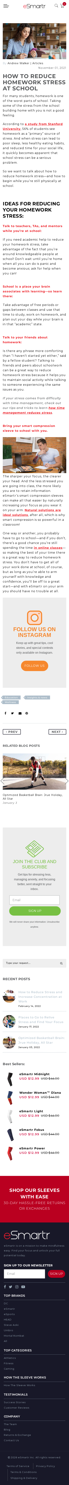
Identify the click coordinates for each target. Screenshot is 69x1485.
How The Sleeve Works (19, 1385)
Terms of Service (18, 1466)
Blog (7, 1429)
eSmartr (9, 1308)
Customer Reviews (16, 1407)
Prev (12, 732)
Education (11, 697)
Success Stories (15, 1402)
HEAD (8, 1319)
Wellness (10, 702)
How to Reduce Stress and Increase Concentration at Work (40, 996)
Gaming (9, 1368)
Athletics (10, 1357)
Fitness (8, 1363)
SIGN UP (35, 911)
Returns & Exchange (17, 1434)
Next (57, 732)
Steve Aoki (11, 1324)
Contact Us (11, 1440)
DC (6, 1303)
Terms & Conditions (23, 1472)
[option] (34, 779)
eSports (9, 1314)
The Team (10, 1424)
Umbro (8, 1330)
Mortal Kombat (14, 1335)
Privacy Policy (45, 1466)
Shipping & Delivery (23, 1477)
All (5, 1341)
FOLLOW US (34, 666)
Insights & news (37, 697)
